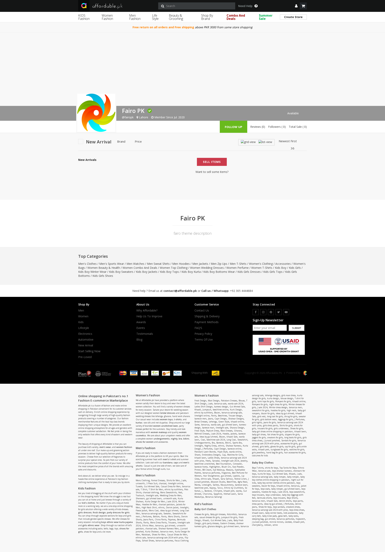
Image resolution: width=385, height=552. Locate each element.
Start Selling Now (89, 351)
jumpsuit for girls (229, 517)
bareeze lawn (241, 484)
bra (180, 438)
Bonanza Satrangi (213, 496)
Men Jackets (200, 264)
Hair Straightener (211, 475)
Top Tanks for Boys (288, 467)
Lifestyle (83, 328)
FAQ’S (198, 328)
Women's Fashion (207, 395)
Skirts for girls (286, 425)
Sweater (167, 513)
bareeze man (208, 427)
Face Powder (238, 466)
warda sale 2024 (235, 403)
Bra (213, 442)
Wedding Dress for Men (170, 495)
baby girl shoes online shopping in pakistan (272, 431)
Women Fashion (107, 17)
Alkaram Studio (218, 481)
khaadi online (237, 421)
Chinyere (217, 490)
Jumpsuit (207, 409)
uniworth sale (169, 498)
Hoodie (226, 433)
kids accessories (290, 512)
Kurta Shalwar (152, 531)
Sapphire (218, 493)
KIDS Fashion (84, 17)
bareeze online (234, 448)
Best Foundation (223, 463)
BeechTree (231, 481)
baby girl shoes (259, 434)
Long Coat (231, 439)
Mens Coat (154, 510)
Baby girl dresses (217, 514)
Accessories (283, 264)
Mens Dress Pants (158, 522)
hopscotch (300, 519)
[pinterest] (271, 312)
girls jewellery (258, 452)
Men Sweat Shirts (158, 264)
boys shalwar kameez (282, 470)
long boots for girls (292, 437)
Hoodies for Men (149, 504)
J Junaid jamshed (272, 440)
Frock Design (200, 400)
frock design (99, 512)
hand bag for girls (274, 452)
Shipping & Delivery (207, 316)
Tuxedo (139, 486)
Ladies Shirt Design (204, 406)
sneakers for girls (275, 437)
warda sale (216, 424)
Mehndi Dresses (202, 433)
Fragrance (226, 472)
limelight (184, 507)
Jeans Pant (148, 519)
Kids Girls (295, 268)
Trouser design (235, 415)
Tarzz (220, 487)
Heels (208, 460)
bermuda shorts (264, 497)
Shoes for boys (265, 506)
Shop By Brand (207, 17)
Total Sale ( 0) (298, 127)
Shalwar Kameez (233, 445)
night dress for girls (278, 404)
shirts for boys (271, 467)
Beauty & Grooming (176, 17)
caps (176, 462)
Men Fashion (135, 17)
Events (140, 328)
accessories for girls (289, 443)
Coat (203, 439)
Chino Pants (160, 519)
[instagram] (263, 312)
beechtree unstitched (204, 463)
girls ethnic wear (90, 525)
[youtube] (286, 312)
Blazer (217, 412)
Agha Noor (242, 481)
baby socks (293, 515)
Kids (81, 322)
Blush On (226, 466)
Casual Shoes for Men (177, 534)
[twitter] (279, 312)
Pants (163, 516)
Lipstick (236, 475)
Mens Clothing (143, 480)
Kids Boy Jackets (146, 272)
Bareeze (220, 442)
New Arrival (85, 345)
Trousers (172, 522)
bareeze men (201, 418)
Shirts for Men (173, 480)
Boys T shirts (257, 467)
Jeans (210, 418)
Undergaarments (202, 442)
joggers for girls (259, 437)
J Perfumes (146, 516)
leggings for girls (285, 419)
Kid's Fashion (204, 504)
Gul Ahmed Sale (151, 486)
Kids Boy (280, 268)
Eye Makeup (218, 469)
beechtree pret (201, 487)
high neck (291, 410)
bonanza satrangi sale (152, 513)
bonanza (159, 525)
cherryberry (257, 525)
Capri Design (221, 418)
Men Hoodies (181, 264)
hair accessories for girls (294, 452)
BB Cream (206, 469)
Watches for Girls (235, 454)
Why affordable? (146, 310)
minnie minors (276, 522)
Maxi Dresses (226, 430)
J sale (183, 480)
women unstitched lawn (165, 425)
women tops (166, 419)
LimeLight (206, 484)
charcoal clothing (151, 492)
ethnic (161, 507)
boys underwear (273, 494)
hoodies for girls (278, 410)
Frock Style (200, 430)
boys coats (265, 488)
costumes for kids (260, 455)
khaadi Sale (232, 436)
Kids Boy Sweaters (121, 272)
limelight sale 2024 (230, 460)
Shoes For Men (158, 534)
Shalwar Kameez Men (168, 528)
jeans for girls (269, 422)
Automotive (85, 339)
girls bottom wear (268, 419)
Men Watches (135, 264)
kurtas (139, 422)
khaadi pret (229, 490)
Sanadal (216, 460)
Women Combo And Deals (140, 268)
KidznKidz (232, 514)
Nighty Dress (211, 445)
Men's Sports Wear (111, 264)
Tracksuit (140, 495)
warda (239, 490)
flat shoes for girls (275, 434)
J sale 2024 (172, 501)
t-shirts (178, 419)
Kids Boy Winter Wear (92, 272)
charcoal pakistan (167, 504)
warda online (235, 451)
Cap (224, 454)
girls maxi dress (289, 395)
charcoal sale (151, 528)
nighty (174, 438)
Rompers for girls (283, 401)
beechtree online (220, 409)
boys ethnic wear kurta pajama (117, 522)
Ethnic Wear (148, 525)
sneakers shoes (293, 506)
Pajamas (171, 519)
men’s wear (105, 447)
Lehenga (213, 421)
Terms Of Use (204, 339)
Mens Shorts (174, 516)
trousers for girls (264, 428)
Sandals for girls (288, 440)
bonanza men (166, 531)
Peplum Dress (212, 430)
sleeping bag (257, 519)
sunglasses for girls (279, 449)
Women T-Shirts (261, 268)
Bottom (156, 516)
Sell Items (212, 162)
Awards (141, 322)
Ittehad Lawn (230, 493)
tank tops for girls (265, 401)
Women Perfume (237, 268)
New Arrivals (87, 160)
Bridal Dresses (201, 421)
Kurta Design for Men (155, 501)
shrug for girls (290, 416)
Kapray (213, 487)
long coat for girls (275, 416)
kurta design (273, 398)
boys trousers (258, 494)
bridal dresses (167, 413)
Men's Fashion (145, 475)
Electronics (85, 333)
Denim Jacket (172, 507)
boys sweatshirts (296, 491)
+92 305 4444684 (241, 291)
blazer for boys (268, 485)
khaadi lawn (200, 457)
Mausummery (227, 484)
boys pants (298, 500)
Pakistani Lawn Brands (205, 451)
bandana (167, 462)
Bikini (228, 442)
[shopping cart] (303, 5)
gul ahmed (170, 525)
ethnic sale (141, 537)
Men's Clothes (87, 264)
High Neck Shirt (149, 507)
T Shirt (144, 489)
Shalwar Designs (236, 418)
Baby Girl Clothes (205, 509)
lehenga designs (272, 395)
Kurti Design (236, 409)
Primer (198, 469)
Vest (180, 492)
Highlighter (214, 466)
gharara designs (215, 526)
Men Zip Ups (219, 264)
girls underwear (281, 428)
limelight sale (152, 495)
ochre (275, 525)
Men (81, 310)
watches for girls (296, 449)
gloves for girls (277, 446)
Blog (139, 339)
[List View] (265, 142)
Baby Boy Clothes (263, 462)
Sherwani (140, 498)
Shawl (197, 454)
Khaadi (198, 409)
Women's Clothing (261, 264)
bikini (186, 438)
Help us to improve (149, 316)
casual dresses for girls (210, 517)
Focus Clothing (181, 540)
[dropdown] (296, 5)
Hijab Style (222, 451)
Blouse (242, 400)
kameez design (221, 406)
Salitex (216, 484)
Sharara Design (237, 427)
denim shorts (285, 500)
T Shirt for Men (156, 489)
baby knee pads (269, 515)
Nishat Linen (240, 478)
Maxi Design (213, 400)
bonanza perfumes (164, 540)
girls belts (264, 446)
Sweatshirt (242, 439)
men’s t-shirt (169, 459)
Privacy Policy (203, 333)
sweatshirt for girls (260, 410)
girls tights (257, 422)
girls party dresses (211, 523)
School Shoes (148, 540)
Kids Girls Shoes (102, 276)
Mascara (229, 469)
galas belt (282, 515)
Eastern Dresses (227, 523)
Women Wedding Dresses (207, 268)
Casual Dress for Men (170, 486)
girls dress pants (270, 425)
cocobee (288, 522)
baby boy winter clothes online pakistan (276, 482)
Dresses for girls (202, 514)
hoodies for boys (268, 491)
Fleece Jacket (141, 510)
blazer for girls (267, 413)
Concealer (237, 463)
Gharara (238, 430)
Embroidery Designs (211, 454)
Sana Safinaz (227, 478)
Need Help (245, 6)
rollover (267, 525)
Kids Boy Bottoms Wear (219, 272)
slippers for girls (292, 434)
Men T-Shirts (238, 264)
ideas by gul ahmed (169, 510)
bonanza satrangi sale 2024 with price (165, 537)
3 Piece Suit (151, 483)
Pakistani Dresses (229, 400)
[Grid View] (248, 142)
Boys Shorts (292, 497)
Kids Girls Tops (273, 272)
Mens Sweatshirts (168, 492)
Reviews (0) (257, 127)
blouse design (287, 398)
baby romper (280, 476)
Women (83, 316)
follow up (233, 127)
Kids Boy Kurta (191, 272)
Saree (197, 424)
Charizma (207, 493)
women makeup (159, 432)
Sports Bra (237, 442)
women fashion (124, 447)
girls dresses (85, 512)
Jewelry (244, 460)
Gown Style (223, 421)
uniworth (140, 483)
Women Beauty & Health (103, 268)
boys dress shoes (296, 509)
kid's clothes (88, 502)
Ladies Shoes (213, 457)
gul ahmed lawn (154, 498)
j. (202, 490)
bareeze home (201, 466)
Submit (296, 328)
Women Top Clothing (173, 268)
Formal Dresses (158, 480)
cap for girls (290, 446)
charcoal (162, 483)
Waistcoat (146, 534)
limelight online (175, 483)
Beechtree (222, 415)
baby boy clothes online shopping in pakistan (278, 478)
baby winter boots (273, 512)
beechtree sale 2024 (216, 439)
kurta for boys (264, 473)
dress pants (257, 503)
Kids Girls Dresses (249, 272)
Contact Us (202, 310)
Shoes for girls (296, 428)
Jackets (234, 433)
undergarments (162, 438)
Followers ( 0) (277, 127)
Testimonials (144, 333)
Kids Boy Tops (169, 272)
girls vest (261, 416)
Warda (197, 484)
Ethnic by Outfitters (233, 487)
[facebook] (256, 312)
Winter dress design (278, 407)
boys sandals (279, 506)
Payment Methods (207, 322)
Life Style (155, 17)
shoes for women (145, 441)
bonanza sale (220, 403)
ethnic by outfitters (174, 489)
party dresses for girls (118, 512)
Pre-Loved (85, 357)
